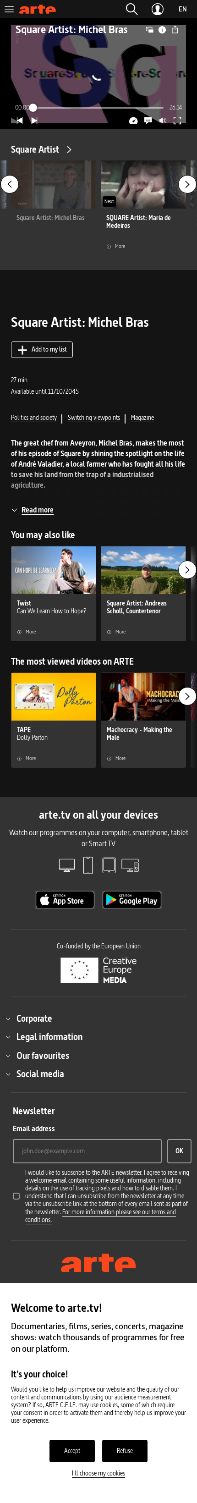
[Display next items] (187, 184)
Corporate (34, 1018)
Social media (40, 1073)
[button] (132, 9)
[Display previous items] (9, 184)
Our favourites (42, 1055)
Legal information (49, 1036)
